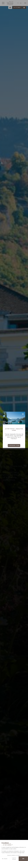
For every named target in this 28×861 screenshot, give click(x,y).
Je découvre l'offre (14, 445)
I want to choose (14, 858)
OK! (23, 858)
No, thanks (4, 858)
